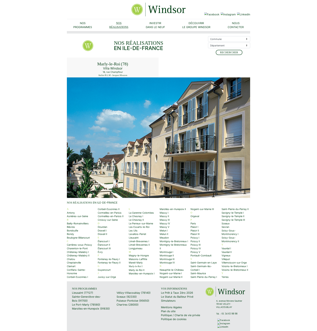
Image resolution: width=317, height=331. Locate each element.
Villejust (226, 259)
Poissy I (195, 237)
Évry (100, 252)
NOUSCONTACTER (236, 25)
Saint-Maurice (198, 273)
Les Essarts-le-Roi (139, 227)
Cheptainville (74, 262)
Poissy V (195, 252)
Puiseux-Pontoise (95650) (133, 300)
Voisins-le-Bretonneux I (234, 266)
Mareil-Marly (136, 262)
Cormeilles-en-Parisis (110, 212)
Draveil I (102, 230)
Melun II (164, 234)
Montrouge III (167, 259)
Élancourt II (104, 244)
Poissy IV (196, 248)
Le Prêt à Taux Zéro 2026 (177, 292)
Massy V (164, 227)
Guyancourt (104, 269)
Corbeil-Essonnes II (109, 209)
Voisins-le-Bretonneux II (235, 269)
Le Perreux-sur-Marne (141, 223)
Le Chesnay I (136, 216)
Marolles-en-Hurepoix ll (173, 209)
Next (245, 138)
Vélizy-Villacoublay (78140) (134, 292)
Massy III (165, 219)
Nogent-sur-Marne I (171, 273)
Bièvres (71, 227)
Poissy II (195, 241)
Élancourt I (103, 241)
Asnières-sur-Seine (77, 216)
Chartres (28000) (128, 304)
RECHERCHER (229, 52)
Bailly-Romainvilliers (78, 223)
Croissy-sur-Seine (108, 219)
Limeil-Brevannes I (139, 241)
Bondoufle (72, 230)
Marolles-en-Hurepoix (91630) (91, 308)
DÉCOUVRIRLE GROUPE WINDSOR (196, 25)
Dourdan (102, 227)
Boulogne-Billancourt (78, 237)
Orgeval (195, 216)
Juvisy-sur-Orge (107, 277)
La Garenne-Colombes (141, 212)
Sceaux (226, 223)
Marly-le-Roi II (136, 270)
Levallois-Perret (137, 234)
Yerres (225, 277)
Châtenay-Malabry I (78, 252)
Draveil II (102, 234)
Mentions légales (171, 307)
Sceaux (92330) (127, 296)
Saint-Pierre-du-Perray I (204, 277)
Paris (193, 223)
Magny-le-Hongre (139, 255)
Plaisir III (195, 234)
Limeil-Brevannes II (139, 244)
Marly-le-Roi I (135, 266)
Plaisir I (194, 227)
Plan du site (168, 311)
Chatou (71, 259)
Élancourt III (104, 248)
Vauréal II (227, 252)
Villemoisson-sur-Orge (234, 262)
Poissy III (196, 244)
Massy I (164, 212)
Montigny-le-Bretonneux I (174, 241)
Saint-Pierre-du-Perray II (235, 209)
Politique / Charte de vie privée (180, 315)
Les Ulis (133, 230)
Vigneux (226, 255)
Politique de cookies (173, 319)
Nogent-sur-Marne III (202, 209)
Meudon (164, 237)
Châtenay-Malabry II (78, 255)
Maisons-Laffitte (138, 259)
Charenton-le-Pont (77, 248)
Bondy (70, 234)
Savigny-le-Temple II (233, 216)
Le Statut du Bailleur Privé (177, 296)
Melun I (164, 230)
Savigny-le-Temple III (233, 219)
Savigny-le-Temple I (233, 212)
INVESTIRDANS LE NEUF (155, 25)
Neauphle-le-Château (172, 269)
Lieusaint (134, 237)
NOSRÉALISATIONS (118, 25)
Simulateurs (168, 300)
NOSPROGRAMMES (82, 25)
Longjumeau (135, 248)
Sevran (225, 227)
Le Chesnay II (136, 219)
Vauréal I (226, 248)
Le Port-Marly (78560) (86, 304)
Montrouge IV (167, 262)
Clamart (71, 266)
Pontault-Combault (201, 255)
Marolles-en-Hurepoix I (142, 273)
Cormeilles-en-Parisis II (110, 216)
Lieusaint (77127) (82, 292)
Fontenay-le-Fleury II (109, 262)
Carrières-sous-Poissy (79, 244)
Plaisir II (195, 230)
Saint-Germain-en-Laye (204, 262)
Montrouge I (166, 252)
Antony (71, 212)
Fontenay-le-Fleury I (109, 259)
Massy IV (165, 223)
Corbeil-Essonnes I (77, 277)
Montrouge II (167, 255)
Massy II (164, 216)
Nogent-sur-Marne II (171, 277)
